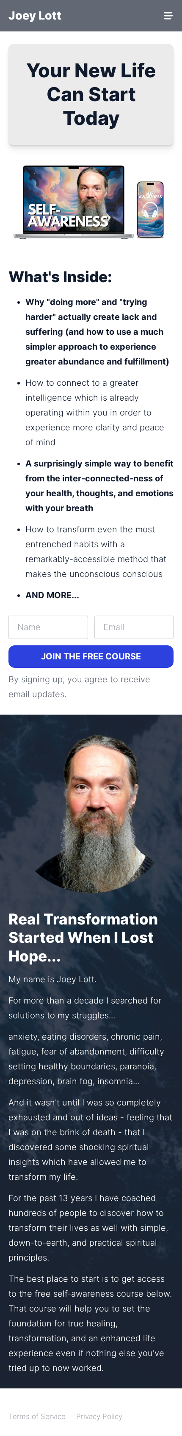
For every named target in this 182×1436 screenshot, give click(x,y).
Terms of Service (37, 1416)
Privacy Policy (99, 1416)
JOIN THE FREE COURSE (91, 656)
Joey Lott (34, 15)
